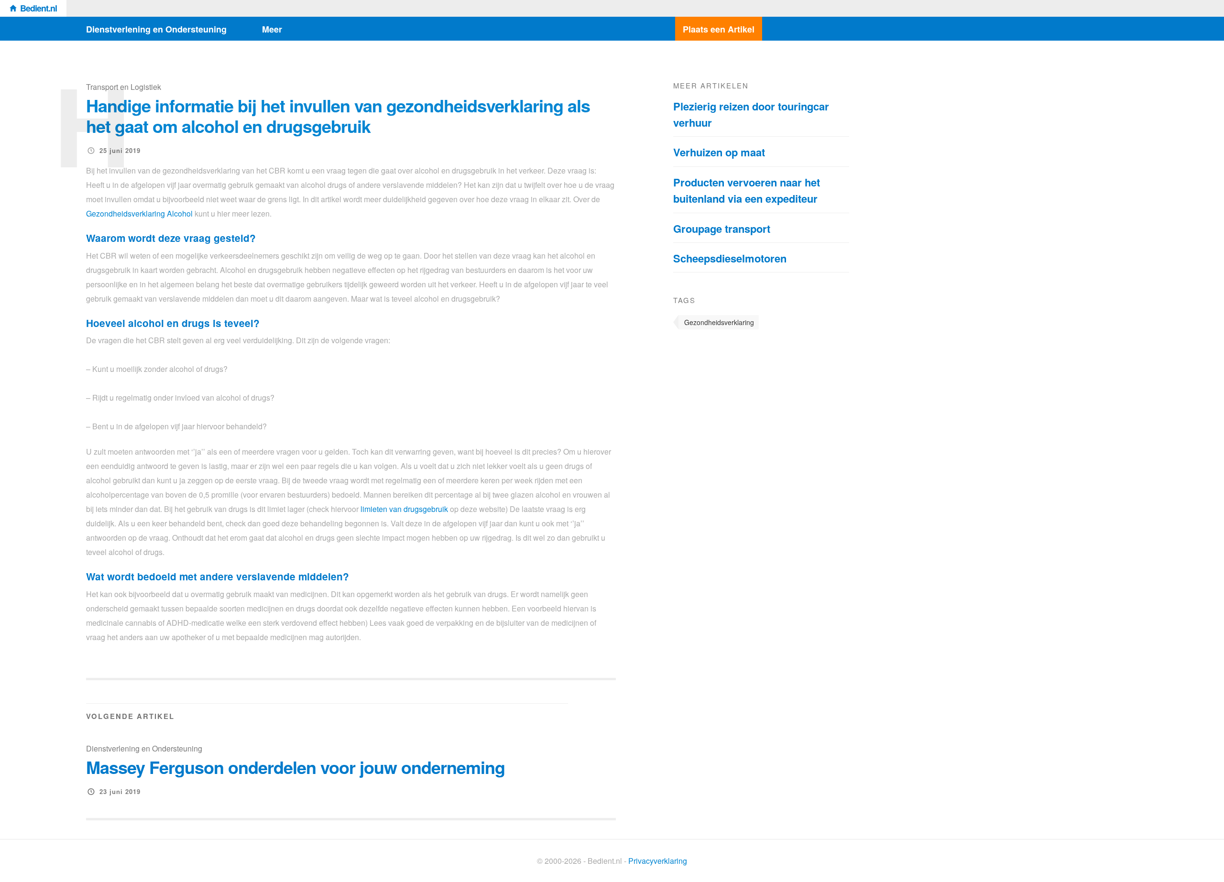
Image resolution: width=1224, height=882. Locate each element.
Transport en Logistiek (123, 86)
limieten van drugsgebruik (404, 508)
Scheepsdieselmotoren (730, 258)
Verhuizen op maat (719, 152)
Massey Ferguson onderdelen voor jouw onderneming (295, 766)
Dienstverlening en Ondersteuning (156, 29)
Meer (272, 29)
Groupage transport (721, 228)
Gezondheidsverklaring (719, 322)
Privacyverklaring (657, 860)
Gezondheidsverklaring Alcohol (139, 213)
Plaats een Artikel (718, 29)
